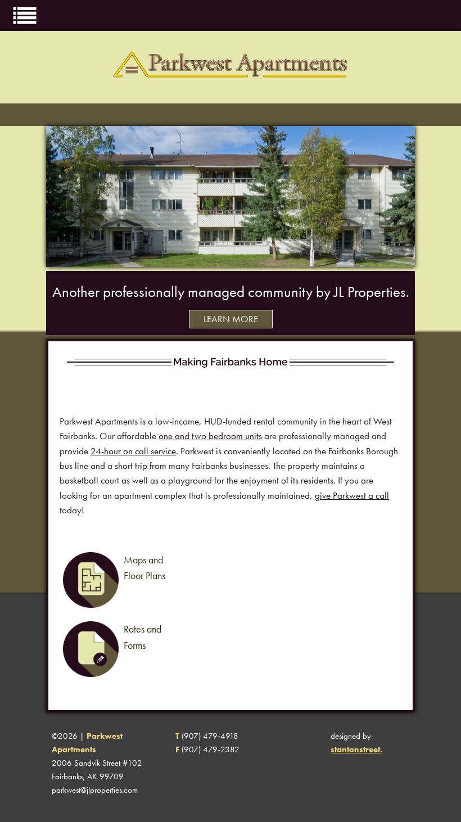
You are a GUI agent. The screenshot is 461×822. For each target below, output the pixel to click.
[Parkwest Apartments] (230, 96)
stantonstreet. (356, 749)
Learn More (231, 319)
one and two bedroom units (210, 436)
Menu (24, 15)
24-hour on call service (133, 451)
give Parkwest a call (352, 496)
